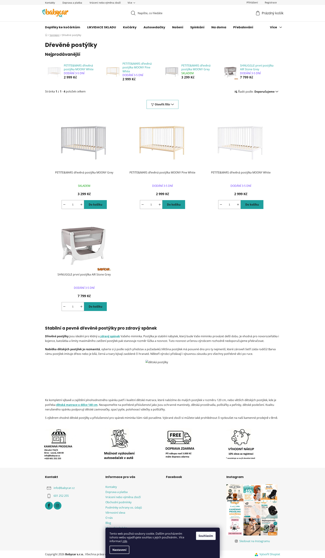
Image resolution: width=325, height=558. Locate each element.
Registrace (271, 2)
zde (124, 541)
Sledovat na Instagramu (254, 541)
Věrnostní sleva (115, 512)
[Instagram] (57, 506)
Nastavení (119, 550)
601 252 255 (61, 496)
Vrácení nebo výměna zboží (105, 2)
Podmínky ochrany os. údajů (123, 507)
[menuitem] (63, 27)
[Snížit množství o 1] (64, 204)
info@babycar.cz (64, 488)
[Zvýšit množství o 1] (81, 204)
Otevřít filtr (162, 104)
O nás (109, 518)
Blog (108, 523)
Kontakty (50, 2)
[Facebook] (49, 506)
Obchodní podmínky (118, 502)
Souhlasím (206, 536)
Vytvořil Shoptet (269, 554)
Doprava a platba (72, 2)
